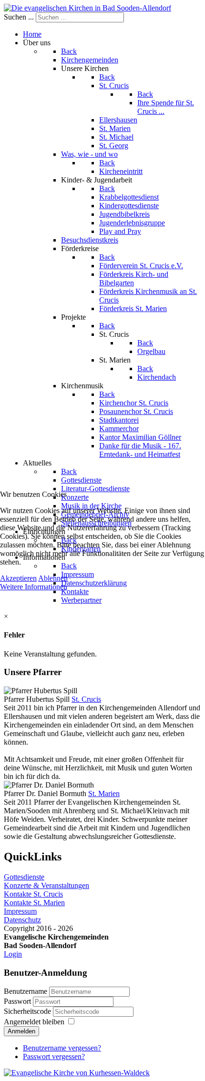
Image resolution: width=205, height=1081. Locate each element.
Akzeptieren (18, 578)
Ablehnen (53, 578)
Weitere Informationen (33, 587)
